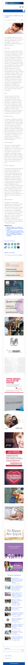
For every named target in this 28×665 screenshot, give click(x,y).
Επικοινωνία (8, 658)
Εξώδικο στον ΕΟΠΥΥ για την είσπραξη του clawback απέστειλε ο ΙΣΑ (17, 619)
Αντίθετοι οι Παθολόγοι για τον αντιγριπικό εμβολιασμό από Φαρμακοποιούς (17, 637)
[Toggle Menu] (23, 11)
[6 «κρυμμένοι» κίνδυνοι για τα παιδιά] (14, 28)
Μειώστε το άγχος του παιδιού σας (14, 227)
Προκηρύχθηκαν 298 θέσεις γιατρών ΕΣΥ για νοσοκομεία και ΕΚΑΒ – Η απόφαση (17, 613)
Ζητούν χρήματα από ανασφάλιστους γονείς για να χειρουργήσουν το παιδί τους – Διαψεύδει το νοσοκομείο (15, 232)
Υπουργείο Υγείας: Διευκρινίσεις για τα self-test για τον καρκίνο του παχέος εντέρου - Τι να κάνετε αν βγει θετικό (17, 580)
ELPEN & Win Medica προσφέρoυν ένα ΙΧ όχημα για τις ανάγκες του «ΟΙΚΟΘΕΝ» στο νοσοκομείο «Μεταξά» (17, 602)
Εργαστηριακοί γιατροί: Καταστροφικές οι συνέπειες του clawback (17, 632)
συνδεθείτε (20, 255)
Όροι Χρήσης (8, 655)
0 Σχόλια (22, 20)
